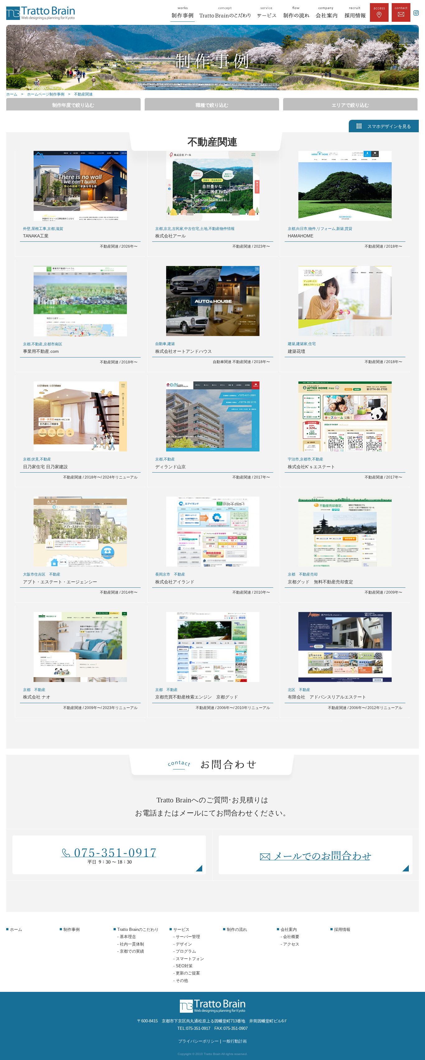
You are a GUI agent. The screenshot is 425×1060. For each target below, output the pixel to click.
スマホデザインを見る (389, 126)
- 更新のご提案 (186, 973)
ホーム (11, 94)
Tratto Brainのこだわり (138, 929)
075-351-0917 (198, 1028)
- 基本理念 (126, 936)
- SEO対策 (183, 966)
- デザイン (182, 944)
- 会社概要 (290, 936)
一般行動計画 (234, 1041)
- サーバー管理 (186, 936)
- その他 (180, 980)
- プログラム (184, 951)
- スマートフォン (188, 958)
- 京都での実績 (130, 951)
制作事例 (71, 929)
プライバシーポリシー (198, 1041)
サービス (181, 929)
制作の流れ (237, 929)
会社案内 (289, 929)
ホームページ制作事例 (45, 94)
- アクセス (290, 944)
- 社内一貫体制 (130, 944)
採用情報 (342, 929)
